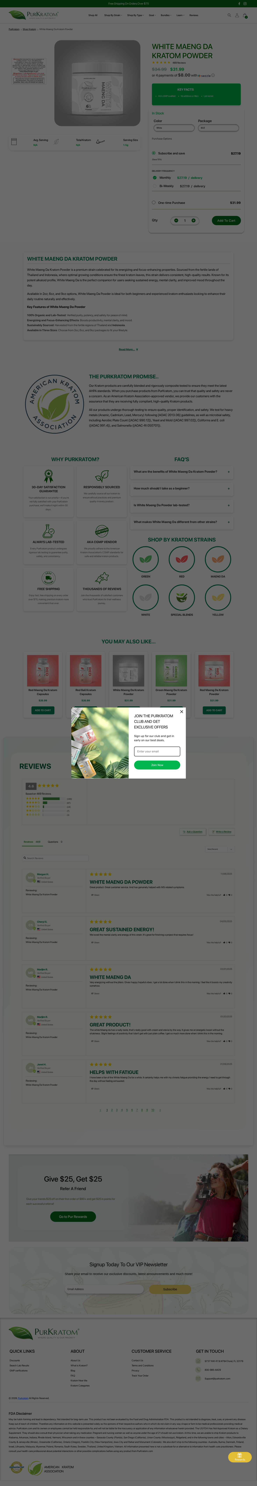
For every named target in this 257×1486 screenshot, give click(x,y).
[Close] (181, 711)
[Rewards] (240, 1457)
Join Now (157, 765)
